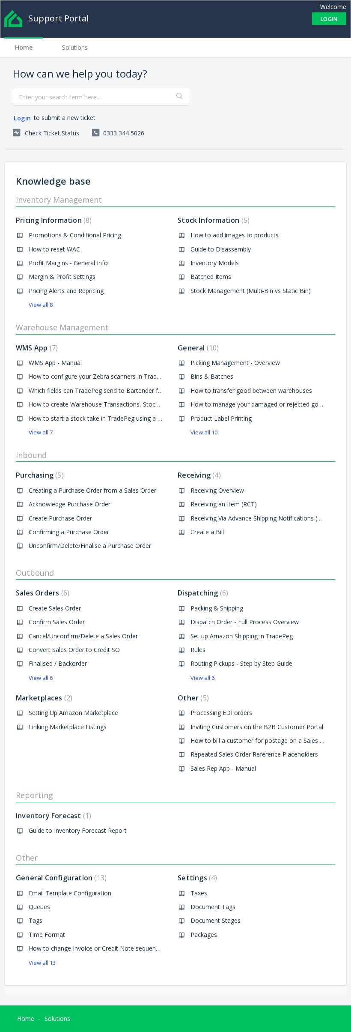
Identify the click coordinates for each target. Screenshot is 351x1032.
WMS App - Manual (55, 363)
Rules (197, 650)
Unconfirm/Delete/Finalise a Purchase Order (90, 545)
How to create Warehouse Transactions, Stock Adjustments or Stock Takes (133, 404)
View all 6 (41, 678)
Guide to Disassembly (220, 249)
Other (192, 698)
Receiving (198, 475)
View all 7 (41, 432)
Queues (39, 907)
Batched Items (210, 276)
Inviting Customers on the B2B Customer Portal (256, 727)
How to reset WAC (54, 249)
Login (22, 118)
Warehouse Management (62, 327)
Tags (35, 920)
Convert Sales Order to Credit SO (74, 650)
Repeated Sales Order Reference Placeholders (254, 754)
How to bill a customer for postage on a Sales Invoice (264, 740)
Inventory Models (214, 263)
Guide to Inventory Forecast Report (78, 830)
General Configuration (60, 877)
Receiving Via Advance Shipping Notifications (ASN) (260, 518)
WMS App (36, 348)
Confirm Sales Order (57, 622)
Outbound (35, 573)
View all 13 (42, 962)
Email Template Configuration (70, 893)
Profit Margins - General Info (68, 263)
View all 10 (203, 432)
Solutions (75, 47)
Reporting (34, 795)
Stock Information (212, 220)
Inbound (31, 455)
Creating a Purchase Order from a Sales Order (92, 490)
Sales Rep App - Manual (223, 768)
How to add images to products (234, 235)
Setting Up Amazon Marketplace (73, 713)
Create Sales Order (55, 608)
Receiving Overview (217, 490)
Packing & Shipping (216, 608)
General (197, 348)
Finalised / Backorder (58, 663)
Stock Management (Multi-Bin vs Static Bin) (250, 291)
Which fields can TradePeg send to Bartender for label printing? (116, 390)
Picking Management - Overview (235, 363)
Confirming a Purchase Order (69, 532)
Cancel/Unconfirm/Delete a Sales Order (83, 636)
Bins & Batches (211, 376)
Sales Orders (41, 593)
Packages (203, 934)
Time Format (47, 934)
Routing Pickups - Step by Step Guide (241, 663)
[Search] (180, 96)
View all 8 (41, 304)
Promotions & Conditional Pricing (75, 235)
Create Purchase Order (60, 518)
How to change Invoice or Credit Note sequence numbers (108, 948)
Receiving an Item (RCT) (223, 504)
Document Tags (212, 907)
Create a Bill (207, 532)
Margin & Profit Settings (62, 276)
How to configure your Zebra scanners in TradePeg (100, 376)
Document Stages (215, 920)
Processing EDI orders (221, 713)
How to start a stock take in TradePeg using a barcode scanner (116, 418)
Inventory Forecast (52, 815)
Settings (196, 877)
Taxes (198, 893)
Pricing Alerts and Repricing (66, 291)
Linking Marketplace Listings (68, 727)
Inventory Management (59, 199)
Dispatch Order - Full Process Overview (244, 622)
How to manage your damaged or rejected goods (259, 404)
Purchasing (39, 475)
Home (24, 47)
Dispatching (202, 593)
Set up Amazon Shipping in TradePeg (241, 636)
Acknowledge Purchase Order (69, 504)
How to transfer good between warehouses (251, 390)
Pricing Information (52, 220)
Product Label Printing (221, 418)
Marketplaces (43, 698)
